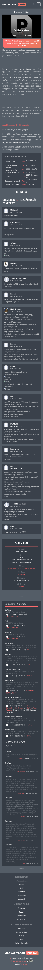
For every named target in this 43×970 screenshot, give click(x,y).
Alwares (14, 263)
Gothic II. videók (11, 165)
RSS (21, 939)
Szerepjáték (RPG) (15, 568)
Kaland (32, 568)
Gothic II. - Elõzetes (12, 173)
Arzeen (29, 706)
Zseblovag (22, 758)
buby (12, 366)
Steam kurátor (21, 932)
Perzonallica (24, 964)
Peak (6, 621)
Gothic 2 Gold (10, 162)
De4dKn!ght (21, 793)
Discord (21, 912)
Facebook (21, 928)
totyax (13, 243)
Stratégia (25, 568)
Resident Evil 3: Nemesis (13, 716)
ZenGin (21, 586)
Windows (21, 574)
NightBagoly (15, 309)
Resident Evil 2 (10, 729)
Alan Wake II (9, 643)
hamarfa (29, 676)
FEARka (8, 693)
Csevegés (8, 776)
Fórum (21, 884)
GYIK (22, 888)
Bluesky (21, 936)
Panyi (24, 176)
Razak (13, 294)
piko (23, 863)
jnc (23, 33)
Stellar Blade (9, 680)
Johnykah (21, 708)
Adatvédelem (21, 916)
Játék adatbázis (22, 881)
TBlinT (14, 693)
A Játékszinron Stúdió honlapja (15, 125)
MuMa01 (14, 424)
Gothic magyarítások (12, 181)
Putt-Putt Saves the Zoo (13, 669)
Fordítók (21, 892)
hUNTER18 (15, 223)
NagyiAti (14, 210)
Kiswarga (14, 449)
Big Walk (8, 610)
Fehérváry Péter (11, 708)
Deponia (7, 654)
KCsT (28, 665)
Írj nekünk (21, 908)
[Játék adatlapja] (26, 543)
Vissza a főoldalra (22, 12)
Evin (23, 162)
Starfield (8, 752)
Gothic (7, 176)
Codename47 (30, 691)
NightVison (28, 708)
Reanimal (8, 632)
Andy (24, 185)
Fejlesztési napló (21, 943)
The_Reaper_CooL (12, 616)
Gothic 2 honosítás (12, 185)
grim (12, 526)
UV (23, 165)
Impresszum (21, 919)
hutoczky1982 (21, 772)
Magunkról (21, 899)
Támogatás (21, 895)
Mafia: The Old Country (13, 697)
